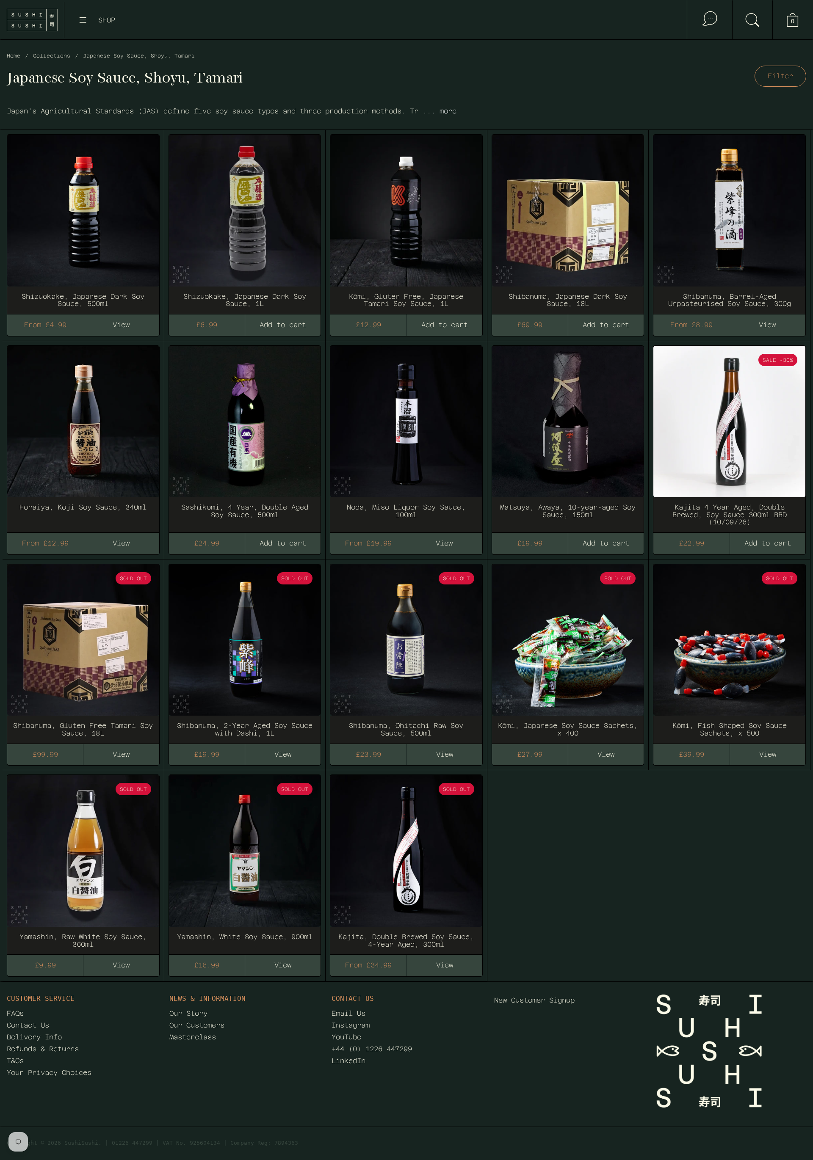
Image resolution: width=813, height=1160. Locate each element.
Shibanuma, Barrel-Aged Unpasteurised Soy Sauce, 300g (729, 220)
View (121, 754)
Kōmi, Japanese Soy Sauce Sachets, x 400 (568, 650)
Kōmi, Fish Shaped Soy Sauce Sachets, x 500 (729, 650)
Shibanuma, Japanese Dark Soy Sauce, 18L (568, 220)
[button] (752, 19)
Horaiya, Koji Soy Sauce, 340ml (83, 435)
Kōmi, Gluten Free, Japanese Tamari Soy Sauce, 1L (406, 220)
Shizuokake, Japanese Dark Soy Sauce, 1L (245, 220)
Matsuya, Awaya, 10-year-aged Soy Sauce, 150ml (568, 435)
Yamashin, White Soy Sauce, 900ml (245, 860)
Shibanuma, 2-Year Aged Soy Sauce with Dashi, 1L (245, 650)
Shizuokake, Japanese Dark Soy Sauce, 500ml (83, 220)
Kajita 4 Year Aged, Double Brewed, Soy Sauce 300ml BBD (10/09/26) (729, 435)
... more (439, 111)
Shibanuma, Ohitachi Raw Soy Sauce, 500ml (406, 650)
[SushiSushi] (32, 20)
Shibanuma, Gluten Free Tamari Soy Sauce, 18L (83, 650)
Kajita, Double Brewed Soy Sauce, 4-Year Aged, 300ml (406, 860)
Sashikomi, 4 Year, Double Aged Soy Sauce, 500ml (245, 435)
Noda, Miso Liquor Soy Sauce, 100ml (406, 435)
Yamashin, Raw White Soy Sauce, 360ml (83, 860)
